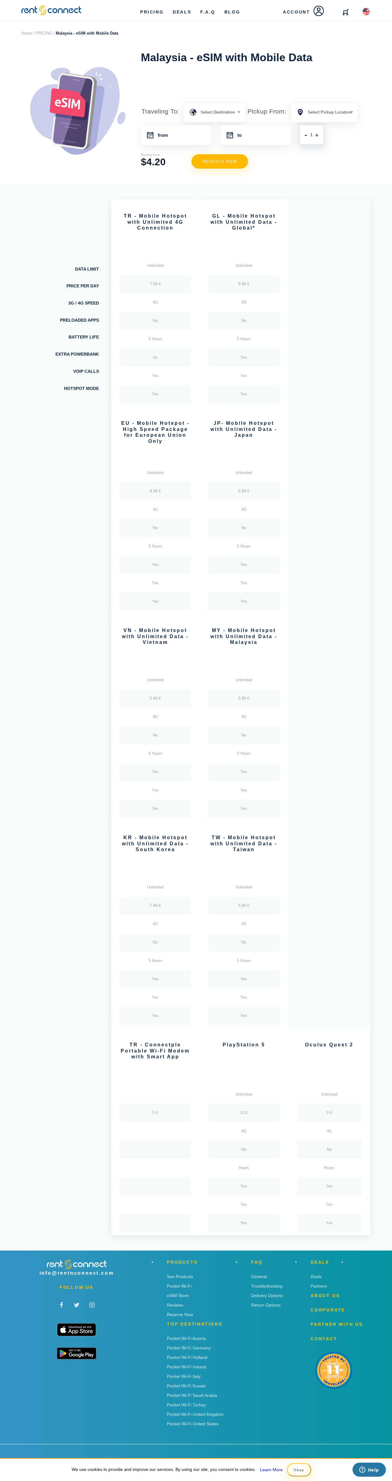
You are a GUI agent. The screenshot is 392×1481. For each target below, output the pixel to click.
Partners (319, 1286)
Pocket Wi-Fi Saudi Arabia (192, 1395)
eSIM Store (178, 1295)
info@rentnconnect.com (77, 1273)
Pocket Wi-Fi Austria (186, 1338)
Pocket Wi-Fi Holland (187, 1357)
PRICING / (45, 33)
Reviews (175, 1305)
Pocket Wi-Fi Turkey (186, 1404)
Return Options (266, 1305)
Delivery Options (267, 1295)
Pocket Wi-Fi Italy (184, 1376)
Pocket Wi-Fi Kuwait (186, 1385)
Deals (316, 1276)
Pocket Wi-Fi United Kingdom (195, 1414)
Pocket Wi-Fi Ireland (186, 1366)
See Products (180, 1276)
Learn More (271, 1469)
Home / (27, 33)
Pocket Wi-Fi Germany (189, 1347)
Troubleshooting (266, 1286)
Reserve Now (180, 1314)
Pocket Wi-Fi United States (193, 1423)
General (259, 1276)
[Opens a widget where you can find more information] (369, 1470)
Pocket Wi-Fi (179, 1286)
